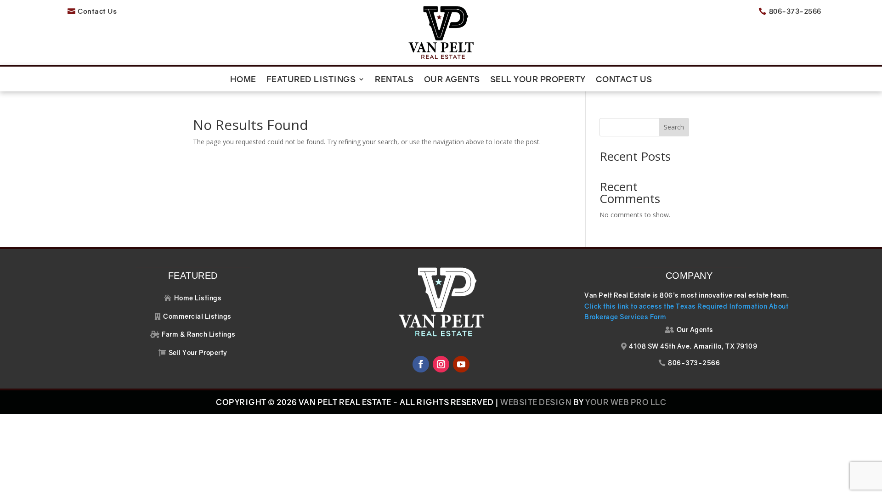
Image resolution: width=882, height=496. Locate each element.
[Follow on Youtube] (461, 364)
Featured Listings (311, 80)
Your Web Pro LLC (625, 402)
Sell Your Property (538, 80)
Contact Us (624, 80)
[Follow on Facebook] (421, 364)
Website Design (535, 402)
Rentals (394, 80)
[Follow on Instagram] (441, 364)
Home (243, 80)
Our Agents (452, 80)
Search (674, 127)
